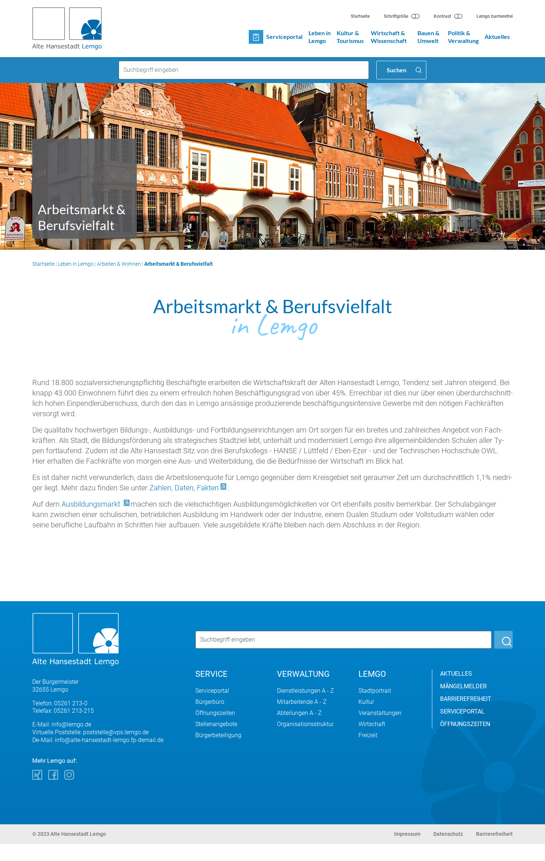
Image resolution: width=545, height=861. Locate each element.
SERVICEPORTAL (462, 711)
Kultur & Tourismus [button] (350, 36)
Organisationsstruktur (305, 724)
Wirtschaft (372, 724)
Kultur (366, 701)
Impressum (407, 834)
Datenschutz (448, 834)
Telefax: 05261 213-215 (63, 710)
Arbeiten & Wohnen (119, 264)
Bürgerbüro (209, 701)
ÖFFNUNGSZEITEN (465, 724)
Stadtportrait (375, 690)
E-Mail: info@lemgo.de (61, 724)
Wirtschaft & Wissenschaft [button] (389, 36)
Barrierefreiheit (494, 834)
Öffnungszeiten (215, 712)
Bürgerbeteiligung (218, 735)
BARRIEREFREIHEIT (465, 698)
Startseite (360, 16)
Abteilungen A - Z (299, 712)
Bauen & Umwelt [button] (428, 36)
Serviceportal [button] (284, 36)
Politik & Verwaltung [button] (463, 36)
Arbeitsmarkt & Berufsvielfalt (178, 264)
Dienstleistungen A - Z (305, 690)
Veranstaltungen (380, 712)
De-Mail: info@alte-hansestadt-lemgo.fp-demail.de (98, 740)
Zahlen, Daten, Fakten (184, 487)
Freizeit (368, 735)
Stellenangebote (216, 724)
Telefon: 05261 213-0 (59, 703)
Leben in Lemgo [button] (319, 36)
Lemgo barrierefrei (494, 16)
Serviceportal (212, 690)
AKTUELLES (456, 673)
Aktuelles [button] (497, 36)
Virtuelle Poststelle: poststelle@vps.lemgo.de (90, 732)
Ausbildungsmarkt (92, 504)
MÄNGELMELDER (463, 686)
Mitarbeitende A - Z (302, 701)
